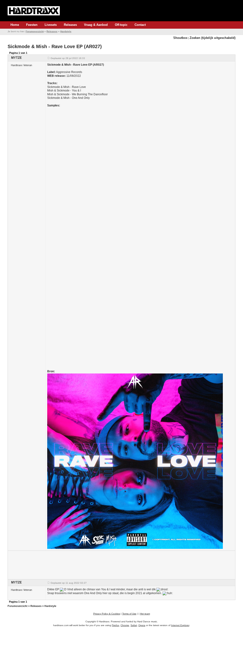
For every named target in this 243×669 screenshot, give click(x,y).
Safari (134, 625)
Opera (141, 625)
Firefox (115, 625)
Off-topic (121, 25)
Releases (70, 25)
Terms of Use (129, 613)
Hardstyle (65, 31)
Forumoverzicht (35, 31)
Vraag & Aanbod (96, 25)
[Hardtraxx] (34, 10)
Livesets (51, 25)
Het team (145, 613)
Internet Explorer (180, 625)
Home (14, 25)
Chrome (125, 625)
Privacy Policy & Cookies (106, 613)
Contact (140, 25)
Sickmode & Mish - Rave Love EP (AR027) (55, 46)
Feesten (31, 25)
